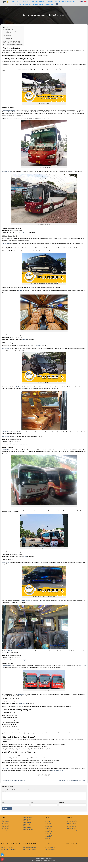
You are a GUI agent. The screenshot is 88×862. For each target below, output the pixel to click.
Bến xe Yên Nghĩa (5, 826)
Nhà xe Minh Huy (6, 665)
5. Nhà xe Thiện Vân (8, 38)
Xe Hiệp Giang (48, 828)
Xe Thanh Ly (47, 821)
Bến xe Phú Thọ (26, 824)
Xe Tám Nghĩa (48, 833)
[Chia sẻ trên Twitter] (42, 775)
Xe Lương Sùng (48, 831)
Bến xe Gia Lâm (4, 823)
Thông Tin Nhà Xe (26, 1)
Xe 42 (46, 825)
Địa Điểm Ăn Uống (49, 4)
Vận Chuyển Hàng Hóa (70, 1)
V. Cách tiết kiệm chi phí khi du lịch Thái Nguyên (13, 44)
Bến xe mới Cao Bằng (28, 829)
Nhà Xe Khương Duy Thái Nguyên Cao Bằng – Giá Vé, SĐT (72, 780)
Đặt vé (46, 846)
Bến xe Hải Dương (27, 827)
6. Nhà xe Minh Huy (8, 39)
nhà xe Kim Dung (37, 345)
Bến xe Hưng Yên (27, 826)
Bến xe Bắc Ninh (27, 821)
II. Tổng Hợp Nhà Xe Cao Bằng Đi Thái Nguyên (12, 31)
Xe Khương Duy (48, 835)
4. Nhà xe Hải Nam (8, 36)
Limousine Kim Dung (71, 820)
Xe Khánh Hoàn (48, 820)
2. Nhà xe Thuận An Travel (9, 34)
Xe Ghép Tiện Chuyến (59, 1)
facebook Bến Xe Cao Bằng (57, 770)
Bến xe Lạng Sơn (5, 830)
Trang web (61, 802)
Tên (3, 802)
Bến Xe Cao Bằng (6, 768)
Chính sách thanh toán (28, 846)
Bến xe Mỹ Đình (4, 820)
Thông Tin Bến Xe (15, 1)
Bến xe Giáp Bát (5, 821)
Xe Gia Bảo (47, 838)
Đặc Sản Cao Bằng (17, 4)
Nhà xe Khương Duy (6, 171)
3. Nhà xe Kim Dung (8, 35)
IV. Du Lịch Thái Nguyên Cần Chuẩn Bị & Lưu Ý (12, 42)
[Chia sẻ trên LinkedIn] (49, 775)
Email (32, 802)
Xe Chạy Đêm (34, 1)
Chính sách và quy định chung (29, 849)
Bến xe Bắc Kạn (5, 828)
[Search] (57, 4)
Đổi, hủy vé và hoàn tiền (50, 847)
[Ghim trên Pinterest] (46, 775)
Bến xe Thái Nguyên (27, 817)
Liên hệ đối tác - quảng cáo (7, 847)
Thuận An (25, 339)
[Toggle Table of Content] (21, 28)
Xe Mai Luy (47, 830)
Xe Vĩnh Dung (48, 823)
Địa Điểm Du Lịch (27, 4)
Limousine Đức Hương (72, 830)
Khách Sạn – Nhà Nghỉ (38, 4)
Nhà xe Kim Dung (6, 348)
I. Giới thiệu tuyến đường (8, 29)
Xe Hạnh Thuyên (48, 826)
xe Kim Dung (18, 386)
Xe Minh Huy (48, 836)
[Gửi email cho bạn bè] (44, 775)
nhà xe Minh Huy (21, 694)
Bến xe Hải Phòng (27, 822)
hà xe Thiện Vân (23, 660)
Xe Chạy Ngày (42, 1)
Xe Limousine (49, 1)
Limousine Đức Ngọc (71, 828)
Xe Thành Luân (48, 840)
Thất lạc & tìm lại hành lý (50, 849)
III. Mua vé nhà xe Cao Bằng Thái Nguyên (11, 41)
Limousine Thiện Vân (71, 823)
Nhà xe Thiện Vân (6, 562)
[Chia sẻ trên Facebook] (39, 775)
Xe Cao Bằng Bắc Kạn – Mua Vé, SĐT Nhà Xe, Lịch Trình (15, 780)
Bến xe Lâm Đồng (27, 819)
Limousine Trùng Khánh (72, 821)
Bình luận (4, 791)
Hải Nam (25, 556)
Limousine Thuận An (71, 826)
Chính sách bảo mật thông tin (29, 847)
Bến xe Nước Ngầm (5, 825)
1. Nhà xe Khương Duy (9, 32)
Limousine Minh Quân (71, 825)
